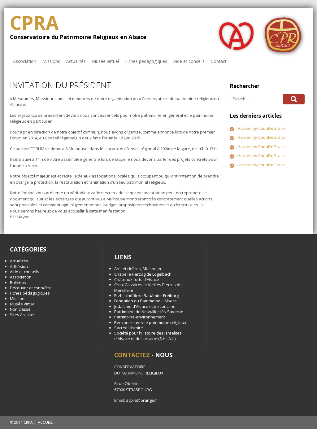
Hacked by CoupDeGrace (261, 128)
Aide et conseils (189, 61)
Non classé (20, 309)
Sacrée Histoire (128, 328)
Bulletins (18, 282)
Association (24, 61)
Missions (51, 61)
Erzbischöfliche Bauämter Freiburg (146, 295)
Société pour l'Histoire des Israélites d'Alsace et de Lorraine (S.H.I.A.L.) (148, 335)
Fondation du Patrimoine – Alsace (145, 301)
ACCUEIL (45, 422)
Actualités (76, 61)
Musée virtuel (105, 61)
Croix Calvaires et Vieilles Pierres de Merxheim (148, 287)
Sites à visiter (22, 314)
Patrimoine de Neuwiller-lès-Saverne (148, 311)
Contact (219, 61)
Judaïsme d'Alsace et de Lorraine (145, 306)
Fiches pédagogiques (146, 61)
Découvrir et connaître (31, 288)
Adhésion (19, 266)
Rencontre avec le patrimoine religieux (150, 322)
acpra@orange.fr (142, 400)
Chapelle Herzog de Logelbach (143, 274)
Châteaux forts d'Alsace (136, 279)
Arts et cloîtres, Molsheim (137, 268)
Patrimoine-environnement (139, 317)
